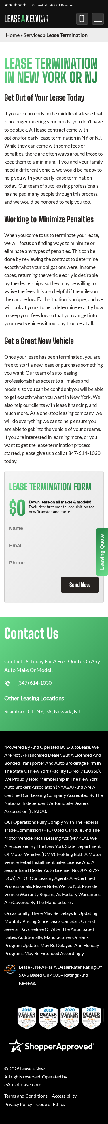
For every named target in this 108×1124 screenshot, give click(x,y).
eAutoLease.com (22, 1084)
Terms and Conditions (26, 1096)
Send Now (79, 584)
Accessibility (64, 1096)
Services (33, 35)
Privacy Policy (18, 1104)
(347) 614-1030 (82, 19)
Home (13, 35)
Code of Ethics (50, 1104)
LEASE (26, 18)
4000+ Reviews (61, 5)
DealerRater (70, 967)
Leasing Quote (102, 552)
